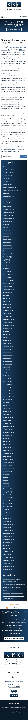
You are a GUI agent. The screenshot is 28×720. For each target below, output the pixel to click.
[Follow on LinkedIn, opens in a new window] (15, 691)
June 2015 (5, 441)
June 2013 (5, 512)
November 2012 (7, 533)
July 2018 (5, 331)
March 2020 (6, 272)
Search (24, 17)
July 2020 (5, 260)
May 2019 (5, 301)
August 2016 (6, 399)
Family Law (6, 184)
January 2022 (6, 206)
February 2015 (7, 453)
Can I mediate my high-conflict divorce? (14, 584)
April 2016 (6, 411)
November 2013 (7, 498)
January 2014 (6, 492)
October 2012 (7, 536)
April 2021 (6, 233)
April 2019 (6, 304)
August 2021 (6, 221)
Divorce (22, 50)
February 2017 (7, 382)
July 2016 (5, 402)
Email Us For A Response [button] (14, 638)
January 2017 (6, 385)
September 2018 (7, 325)
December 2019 (7, 280)
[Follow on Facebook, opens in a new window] (12, 691)
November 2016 (7, 390)
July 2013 (5, 509)
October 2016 (7, 393)
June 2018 (5, 334)
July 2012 (5, 545)
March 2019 (6, 307)
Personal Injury (7, 196)
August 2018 (6, 328)
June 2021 (5, 227)
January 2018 (6, 349)
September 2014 (7, 468)
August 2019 (6, 292)
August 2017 (6, 364)
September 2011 (7, 566)
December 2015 (7, 423)
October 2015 (7, 429)
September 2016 (7, 396)
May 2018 (5, 337)
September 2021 (7, 218)
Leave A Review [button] (14, 703)
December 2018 (7, 316)
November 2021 (7, 212)
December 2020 (7, 245)
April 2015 (6, 447)
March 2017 (6, 379)
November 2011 (7, 560)
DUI (4, 181)
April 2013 (6, 518)
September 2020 (7, 254)
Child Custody (7, 169)
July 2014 (5, 474)
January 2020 (6, 277)
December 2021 (7, 209)
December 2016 (7, 388)
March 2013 (6, 521)
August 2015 (6, 435)
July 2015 (5, 438)
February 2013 (7, 524)
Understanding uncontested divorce (13, 593)
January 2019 (6, 313)
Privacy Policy (16, 711)
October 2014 (7, 465)
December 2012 (7, 530)
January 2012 (6, 554)
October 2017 (7, 358)
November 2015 (7, 426)
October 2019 (7, 286)
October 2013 (7, 501)
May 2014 (5, 480)
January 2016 (6, 420)
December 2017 (7, 352)
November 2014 (7, 462)
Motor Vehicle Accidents (10, 190)
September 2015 (7, 432)
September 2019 (7, 289)
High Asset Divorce (8, 187)
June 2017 (5, 370)
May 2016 (5, 408)
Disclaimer (6, 711)
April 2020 (6, 269)
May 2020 (5, 266)
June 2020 (5, 263)
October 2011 (7, 563)
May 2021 (5, 230)
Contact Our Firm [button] (14, 29)
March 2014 (6, 486)
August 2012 (6, 542)
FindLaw (19, 712)
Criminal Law (6, 175)
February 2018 (7, 346)
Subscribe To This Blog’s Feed (15, 608)
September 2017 (7, 361)
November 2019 (7, 283)
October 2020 (7, 251)
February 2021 (7, 239)
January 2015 (6, 456)
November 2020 (7, 248)
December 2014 (7, 459)
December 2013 (7, 495)
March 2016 (6, 414)
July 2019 (5, 295)
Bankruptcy (6, 166)
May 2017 (5, 373)
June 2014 (5, 477)
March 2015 (6, 450)
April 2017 (6, 376)
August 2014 (6, 471)
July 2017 (5, 367)
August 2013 (6, 507)
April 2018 (6, 340)
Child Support (7, 172)
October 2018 (7, 322)
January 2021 (6, 242)
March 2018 (6, 343)
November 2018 (7, 319)
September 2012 (7, 539)
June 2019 (5, 298)
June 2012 (5, 548)
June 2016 (5, 405)
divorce (19, 65)
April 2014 (6, 483)
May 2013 (5, 515)
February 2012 (7, 551)
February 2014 (7, 489)
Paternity (5, 193)
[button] (4, 17)
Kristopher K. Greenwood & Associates (13, 707)
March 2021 (6, 236)
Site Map (11, 711)
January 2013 (6, 527)
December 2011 (7, 557)
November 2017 (7, 355)
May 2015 (5, 444)
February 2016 (7, 417)
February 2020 (7, 274)
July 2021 (5, 224)
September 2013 (7, 504)
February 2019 (7, 310)
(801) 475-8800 (15, 9)
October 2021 (7, 215)
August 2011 (6, 569)
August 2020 (6, 257)
